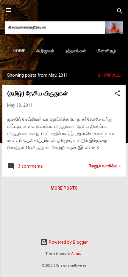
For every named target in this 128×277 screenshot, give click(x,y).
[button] (117, 94)
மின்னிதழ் (106, 50)
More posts (64, 188)
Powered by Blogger (68, 242)
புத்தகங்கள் (75, 50)
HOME (19, 50)
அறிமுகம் (45, 50)
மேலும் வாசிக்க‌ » (105, 166)
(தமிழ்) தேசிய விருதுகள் (37, 93)
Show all (109, 75)
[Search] (119, 12)
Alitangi (76, 254)
